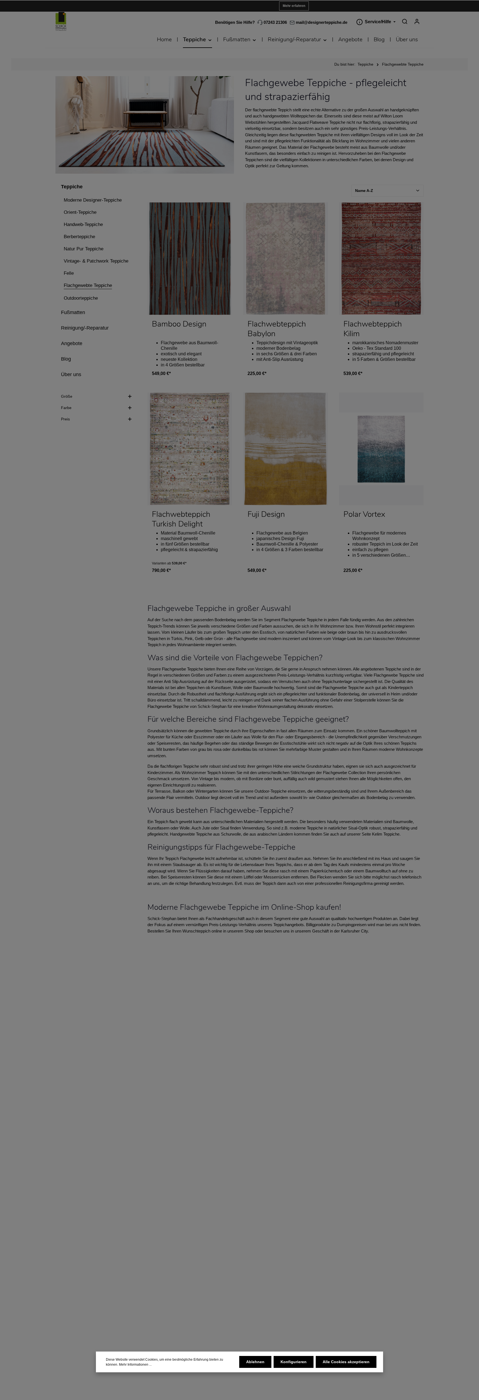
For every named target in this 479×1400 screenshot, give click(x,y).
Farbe (66, 407)
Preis (65, 419)
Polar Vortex (364, 515)
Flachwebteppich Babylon (277, 329)
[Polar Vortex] (381, 448)
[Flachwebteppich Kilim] (381, 258)
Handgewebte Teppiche (191, 834)
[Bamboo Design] (189, 258)
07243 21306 (275, 22)
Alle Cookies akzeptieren (346, 1362)
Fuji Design (266, 515)
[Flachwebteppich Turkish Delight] (189, 448)
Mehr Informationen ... (135, 1364)
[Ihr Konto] (416, 21)
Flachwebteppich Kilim (372, 329)
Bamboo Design (179, 324)
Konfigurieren (294, 1362)
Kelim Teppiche (385, 834)
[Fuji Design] (285, 448)
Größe (66, 396)
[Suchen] (404, 21)
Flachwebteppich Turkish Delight (181, 519)
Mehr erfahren (294, 6)
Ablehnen (255, 1362)
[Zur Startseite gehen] (60, 21)
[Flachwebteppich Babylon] (285, 258)
